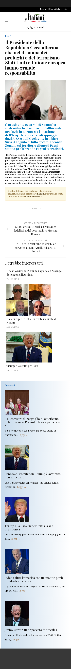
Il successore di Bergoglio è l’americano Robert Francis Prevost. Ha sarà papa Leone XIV (34, 422)
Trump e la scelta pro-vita (22, 366)
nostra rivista (32, 196)
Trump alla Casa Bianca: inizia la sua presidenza (29, 527)
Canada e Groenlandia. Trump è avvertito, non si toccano (33, 475)
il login (41, 193)
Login (43, 9)
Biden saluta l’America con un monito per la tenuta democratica (34, 579)
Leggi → (23, 434)
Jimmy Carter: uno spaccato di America (31, 630)
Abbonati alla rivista (57, 9)
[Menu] (6, 21)
